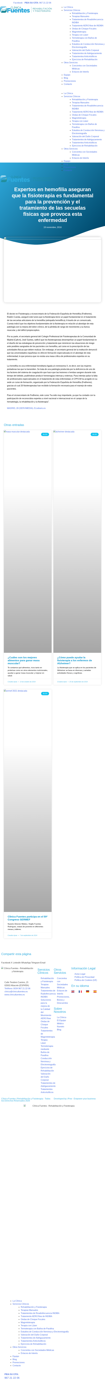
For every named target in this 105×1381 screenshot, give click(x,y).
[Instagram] (11, 1002)
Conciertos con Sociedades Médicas (37, 1350)
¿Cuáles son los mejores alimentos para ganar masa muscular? (24, 660)
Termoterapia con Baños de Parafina (37, 1328)
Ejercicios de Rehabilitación (84, 59)
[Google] (18, 1002)
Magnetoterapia (79, 32)
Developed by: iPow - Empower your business (75, 1099)
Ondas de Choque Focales (84, 29)
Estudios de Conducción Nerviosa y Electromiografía (45, 1332)
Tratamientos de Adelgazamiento (87, 53)
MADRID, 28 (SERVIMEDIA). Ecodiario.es (26, 408)
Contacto (68, 84)
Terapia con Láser (80, 35)
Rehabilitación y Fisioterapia (85, 13)
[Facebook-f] (4, 1002)
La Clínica (68, 7)
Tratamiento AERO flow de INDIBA (87, 26)
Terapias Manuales (80, 16)
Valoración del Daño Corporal (85, 50)
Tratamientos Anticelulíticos (84, 56)
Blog (66, 78)
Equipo (67, 75)
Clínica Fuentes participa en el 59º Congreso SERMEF (28, 918)
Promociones (70, 81)
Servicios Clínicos (72, 10)
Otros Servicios (71, 62)
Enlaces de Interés (80, 72)
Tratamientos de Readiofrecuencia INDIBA (40, 1313)
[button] (78, 90)
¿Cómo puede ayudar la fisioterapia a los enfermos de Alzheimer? (74, 660)
